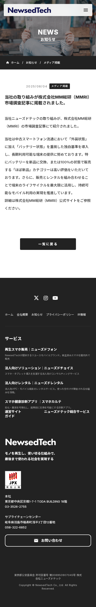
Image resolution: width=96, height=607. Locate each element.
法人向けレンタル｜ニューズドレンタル (34, 383)
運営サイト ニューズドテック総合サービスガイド (47, 414)
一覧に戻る (48, 244)
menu (86, 10)
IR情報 (82, 314)
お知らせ (31, 62)
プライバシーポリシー (60, 314)
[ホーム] (29, 10)
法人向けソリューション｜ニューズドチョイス (39, 368)
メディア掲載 (52, 62)
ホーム (9, 314)
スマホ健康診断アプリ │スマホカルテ (33, 402)
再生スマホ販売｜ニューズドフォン (31, 349)
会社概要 (22, 314)
